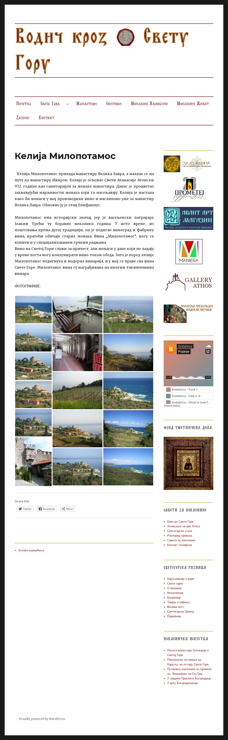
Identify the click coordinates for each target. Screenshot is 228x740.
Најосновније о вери (180, 579)
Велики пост (175, 607)
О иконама (174, 588)
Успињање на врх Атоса (183, 526)
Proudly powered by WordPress (42, 719)
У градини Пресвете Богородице (189, 678)
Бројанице (174, 597)
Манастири (86, 103)
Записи (22, 117)
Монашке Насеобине (149, 103)
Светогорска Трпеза (180, 611)
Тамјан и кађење (178, 602)
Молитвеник (175, 593)
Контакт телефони (179, 545)
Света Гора (50, 103)
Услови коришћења (31, 550)
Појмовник (174, 616)
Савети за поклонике (181, 540)
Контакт (46, 117)
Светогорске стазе (179, 531)
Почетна (23, 103)
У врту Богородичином (182, 683)
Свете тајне (175, 583)
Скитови (114, 103)
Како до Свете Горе (180, 521)
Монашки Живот (193, 103)
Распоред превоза (179, 535)
